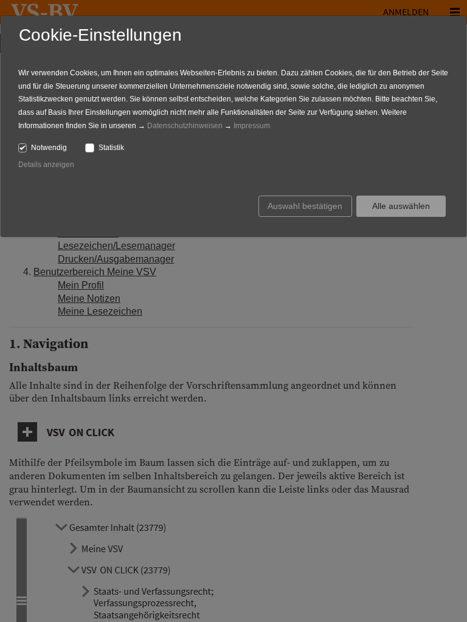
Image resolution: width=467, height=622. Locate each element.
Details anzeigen (46, 164)
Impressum (252, 125)
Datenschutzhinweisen (185, 125)
